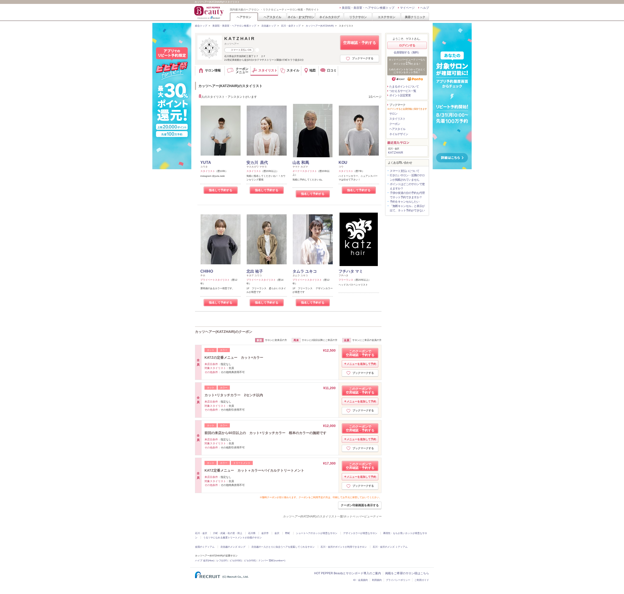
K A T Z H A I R (239, 38)
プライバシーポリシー (398, 580)
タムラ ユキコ (304, 271)
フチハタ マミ (351, 271)
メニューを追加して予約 (361, 363)
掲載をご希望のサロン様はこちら (407, 573)
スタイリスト (397, 118)
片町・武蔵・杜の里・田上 (227, 533)
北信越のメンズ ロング (232, 546)
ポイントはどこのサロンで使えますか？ (407, 186)
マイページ (407, 8)
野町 (287, 533)
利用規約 (377, 580)
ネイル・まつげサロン (301, 17)
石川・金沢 (201, 533)
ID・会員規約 (360, 580)
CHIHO (206, 271)
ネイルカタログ (329, 17)
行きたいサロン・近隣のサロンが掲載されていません (407, 177)
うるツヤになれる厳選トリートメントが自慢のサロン (232, 537)
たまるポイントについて (404, 86)
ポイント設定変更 (400, 95)
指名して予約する (220, 190)
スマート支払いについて (404, 171)
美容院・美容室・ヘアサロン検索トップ (368, 8)
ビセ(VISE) (236, 560)
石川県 (251, 533)
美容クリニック (415, 17)
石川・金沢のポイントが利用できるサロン (344, 546)
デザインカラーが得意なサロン (360, 533)
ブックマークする (362, 58)
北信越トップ (268, 25)
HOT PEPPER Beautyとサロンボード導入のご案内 (347, 573)
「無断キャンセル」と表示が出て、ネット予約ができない (407, 208)
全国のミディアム (204, 546)
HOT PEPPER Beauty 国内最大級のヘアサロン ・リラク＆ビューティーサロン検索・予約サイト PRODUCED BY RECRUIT (209, 12)
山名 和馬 (300, 162)
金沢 (276, 533)
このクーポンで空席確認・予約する (360, 353)
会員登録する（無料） (407, 52)
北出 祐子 (254, 271)
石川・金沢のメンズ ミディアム (390, 546)
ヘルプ (424, 8)
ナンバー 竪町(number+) (271, 560)
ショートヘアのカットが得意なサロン (316, 533)
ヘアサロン (244, 17)
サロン (393, 113)
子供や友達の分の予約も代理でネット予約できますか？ (407, 195)
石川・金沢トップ (291, 25)
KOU (343, 162)
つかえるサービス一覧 (402, 91)
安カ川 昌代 (257, 162)
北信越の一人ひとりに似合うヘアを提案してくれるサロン (283, 546)
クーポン (394, 124)
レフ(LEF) (221, 560)
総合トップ (201, 25)
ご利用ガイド (421, 580)
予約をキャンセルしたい (404, 201)
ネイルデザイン (398, 134)
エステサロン (386, 17)
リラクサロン (358, 17)
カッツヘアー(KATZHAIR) (320, 25)
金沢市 (265, 533)
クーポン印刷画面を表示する (360, 505)
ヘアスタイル (272, 17)
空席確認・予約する (359, 42)
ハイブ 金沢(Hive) (204, 560)
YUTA (205, 162)
